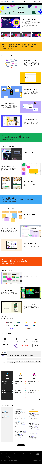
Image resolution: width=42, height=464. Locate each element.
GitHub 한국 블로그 (8, 456)
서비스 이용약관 (24, 455)
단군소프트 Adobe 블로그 (8, 457)
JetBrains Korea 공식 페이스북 (17, 455)
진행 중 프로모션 (34, 1)
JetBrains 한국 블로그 (8, 455)
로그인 (37, 1)
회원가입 (39, 1)
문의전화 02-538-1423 (9, 1)
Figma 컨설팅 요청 (21, 12)
